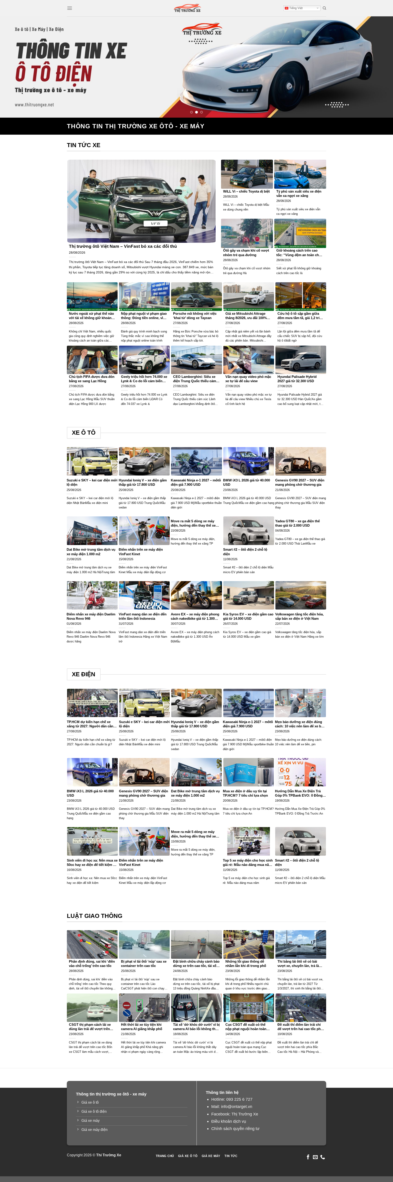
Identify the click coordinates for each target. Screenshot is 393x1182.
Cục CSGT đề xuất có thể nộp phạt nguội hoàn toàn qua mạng (245, 1027)
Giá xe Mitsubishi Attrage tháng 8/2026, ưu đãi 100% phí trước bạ (246, 316)
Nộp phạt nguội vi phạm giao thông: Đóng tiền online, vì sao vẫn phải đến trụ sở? (144, 316)
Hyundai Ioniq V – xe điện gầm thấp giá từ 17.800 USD (143, 482)
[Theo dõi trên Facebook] (308, 1157)
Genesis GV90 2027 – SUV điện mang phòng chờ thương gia (299, 482)
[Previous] (14, 67)
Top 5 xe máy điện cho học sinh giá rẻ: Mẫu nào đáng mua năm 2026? (248, 863)
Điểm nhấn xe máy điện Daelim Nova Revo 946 (91, 616)
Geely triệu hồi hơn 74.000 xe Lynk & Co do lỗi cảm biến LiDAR (144, 379)
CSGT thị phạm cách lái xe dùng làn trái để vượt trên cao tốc (90, 1027)
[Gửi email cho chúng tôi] (315, 1157)
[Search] (324, 8)
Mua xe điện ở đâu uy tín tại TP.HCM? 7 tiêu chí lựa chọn (245, 793)
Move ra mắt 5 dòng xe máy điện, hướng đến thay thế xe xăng (193, 523)
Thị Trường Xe (245, 1114)
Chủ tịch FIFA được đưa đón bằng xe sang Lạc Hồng (91, 379)
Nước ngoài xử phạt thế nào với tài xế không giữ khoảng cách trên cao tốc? (91, 316)
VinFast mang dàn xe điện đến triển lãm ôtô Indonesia (142, 616)
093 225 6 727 (239, 1099)
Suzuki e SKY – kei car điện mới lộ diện (92, 482)
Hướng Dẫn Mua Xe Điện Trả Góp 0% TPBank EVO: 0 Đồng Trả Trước (298, 793)
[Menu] (69, 8)
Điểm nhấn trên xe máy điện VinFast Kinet (141, 552)
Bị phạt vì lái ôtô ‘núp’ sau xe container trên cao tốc (143, 964)
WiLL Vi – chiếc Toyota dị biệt (246, 191)
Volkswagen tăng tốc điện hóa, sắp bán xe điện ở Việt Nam (299, 616)
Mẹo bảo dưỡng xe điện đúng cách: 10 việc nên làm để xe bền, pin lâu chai (300, 724)
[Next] (379, 67)
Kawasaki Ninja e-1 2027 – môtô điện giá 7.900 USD (196, 482)
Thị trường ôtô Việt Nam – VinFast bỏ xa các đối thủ (123, 246)
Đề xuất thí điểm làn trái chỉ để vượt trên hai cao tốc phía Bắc (300, 1027)
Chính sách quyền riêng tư (235, 1128)
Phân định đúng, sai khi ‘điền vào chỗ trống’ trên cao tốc (92, 964)
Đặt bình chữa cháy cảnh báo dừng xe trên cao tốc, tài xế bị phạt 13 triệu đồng (196, 964)
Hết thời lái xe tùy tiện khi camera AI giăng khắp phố (141, 1027)
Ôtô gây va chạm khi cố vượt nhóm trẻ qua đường (246, 253)
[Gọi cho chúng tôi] (322, 1157)
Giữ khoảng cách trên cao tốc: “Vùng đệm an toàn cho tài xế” (298, 253)
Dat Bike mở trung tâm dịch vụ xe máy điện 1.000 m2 (91, 552)
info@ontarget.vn (236, 1106)
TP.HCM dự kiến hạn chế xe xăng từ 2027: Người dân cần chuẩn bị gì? (90, 724)
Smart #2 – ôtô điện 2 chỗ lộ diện (245, 552)
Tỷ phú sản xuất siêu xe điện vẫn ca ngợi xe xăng (298, 194)
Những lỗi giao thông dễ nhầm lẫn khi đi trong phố (245, 964)
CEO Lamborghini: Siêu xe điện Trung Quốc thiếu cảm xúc (194, 379)
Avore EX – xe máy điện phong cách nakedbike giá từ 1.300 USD (195, 616)
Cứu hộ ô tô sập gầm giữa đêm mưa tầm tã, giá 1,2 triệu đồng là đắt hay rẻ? (300, 316)
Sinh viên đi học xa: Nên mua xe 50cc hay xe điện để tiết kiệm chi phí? (92, 863)
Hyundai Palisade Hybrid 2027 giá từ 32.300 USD (297, 379)
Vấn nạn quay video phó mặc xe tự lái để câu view (248, 379)
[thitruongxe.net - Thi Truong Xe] (187, 8)
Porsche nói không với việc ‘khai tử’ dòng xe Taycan (195, 316)
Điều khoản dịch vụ (228, 1121)
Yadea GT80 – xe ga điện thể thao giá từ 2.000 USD (297, 523)
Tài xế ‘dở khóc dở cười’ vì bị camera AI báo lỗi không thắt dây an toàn (196, 1027)
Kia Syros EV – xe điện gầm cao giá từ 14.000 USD (248, 616)
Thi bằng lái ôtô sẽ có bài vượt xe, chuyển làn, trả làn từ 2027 (299, 964)
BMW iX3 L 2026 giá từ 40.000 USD (246, 482)
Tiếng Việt (295, 8)
